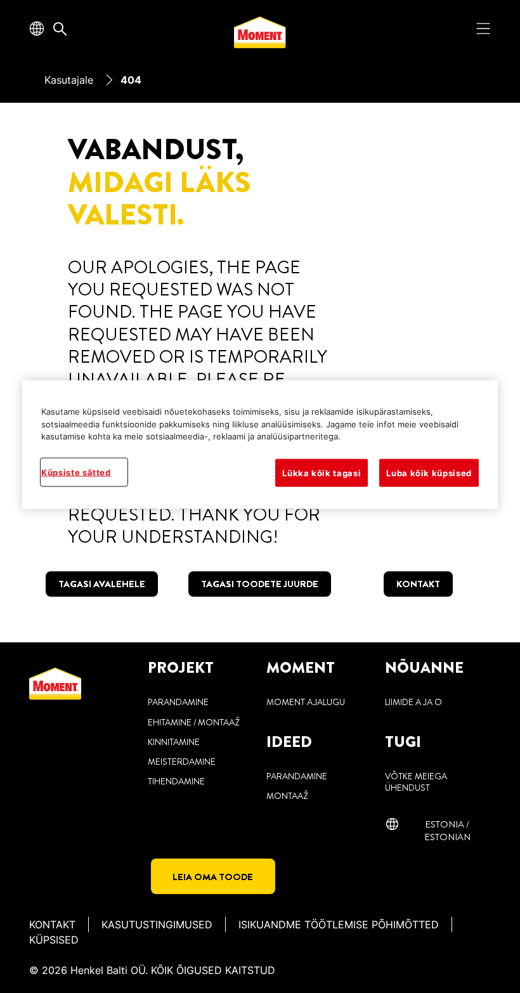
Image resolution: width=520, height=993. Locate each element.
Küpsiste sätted (76, 472)
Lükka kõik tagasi (321, 473)
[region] (260, 444)
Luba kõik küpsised (429, 473)
